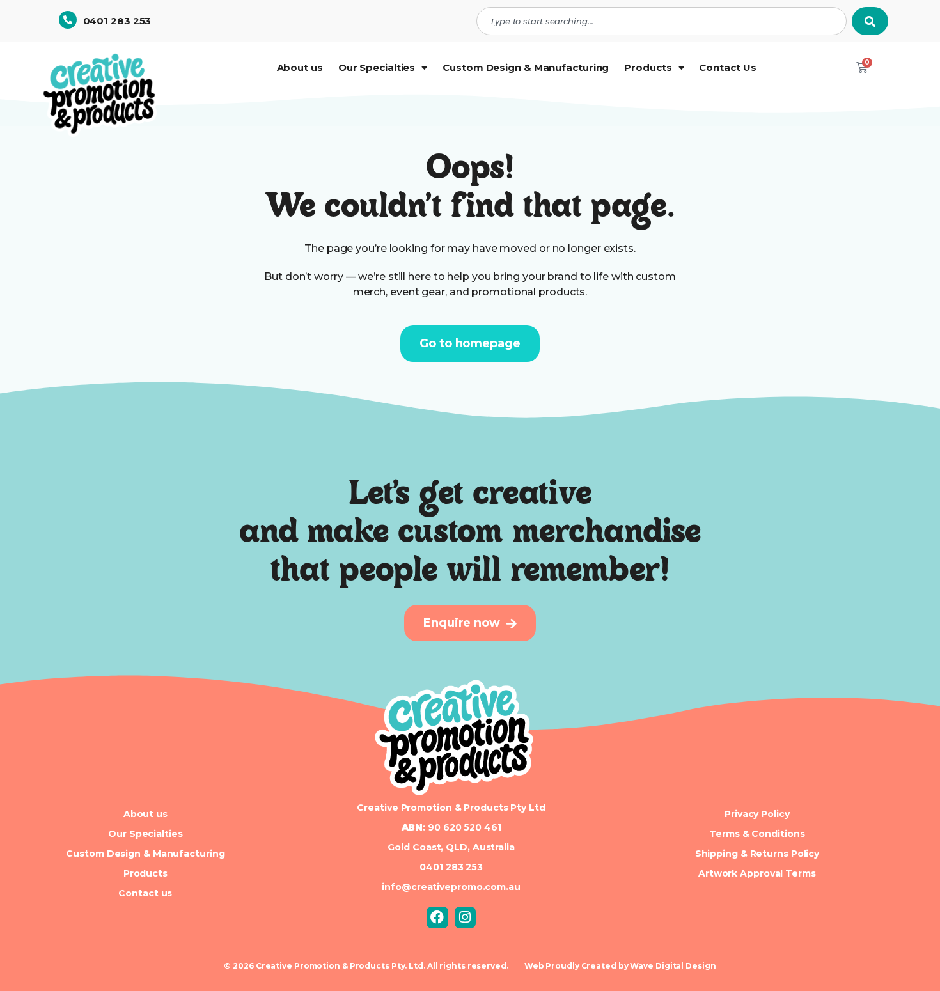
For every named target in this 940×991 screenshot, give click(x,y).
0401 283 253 (117, 21)
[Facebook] (437, 917)
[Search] (870, 21)
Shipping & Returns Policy (757, 853)
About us (300, 67)
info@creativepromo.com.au (451, 887)
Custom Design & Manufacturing (526, 67)
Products (647, 67)
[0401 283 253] (68, 20)
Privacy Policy (757, 814)
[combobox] (661, 21)
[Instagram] (465, 917)
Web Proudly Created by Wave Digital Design (620, 966)
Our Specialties (377, 67)
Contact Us (727, 67)
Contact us (145, 893)
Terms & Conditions (756, 833)
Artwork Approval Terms (757, 873)
